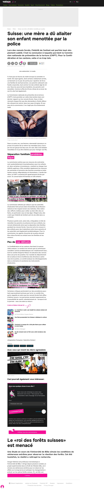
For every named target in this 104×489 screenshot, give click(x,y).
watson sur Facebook (31, 483)
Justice (22, 346)
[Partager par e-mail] (16, 63)
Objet (10, 400)
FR (74, 2)
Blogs (47, 5)
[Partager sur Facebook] (8, 63)
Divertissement (40, 5)
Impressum (60, 483)
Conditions (69, 483)
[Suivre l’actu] (42, 63)
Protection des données (34, 485)
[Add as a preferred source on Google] (32, 63)
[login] (2, 486)
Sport (32, 5)
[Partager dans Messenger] (12, 63)
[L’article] (40, 457)
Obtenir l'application (17, 483)
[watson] (7, 2)
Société (27, 5)
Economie (21, 5)
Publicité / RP (44, 483)
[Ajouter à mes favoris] (24, 63)
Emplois (52, 483)
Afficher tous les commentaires (27, 432)
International (13, 5)
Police (14, 29)
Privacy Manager (49, 485)
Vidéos (53, 5)
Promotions (59, 5)
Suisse (5, 5)
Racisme (30, 346)
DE (70, 2)
